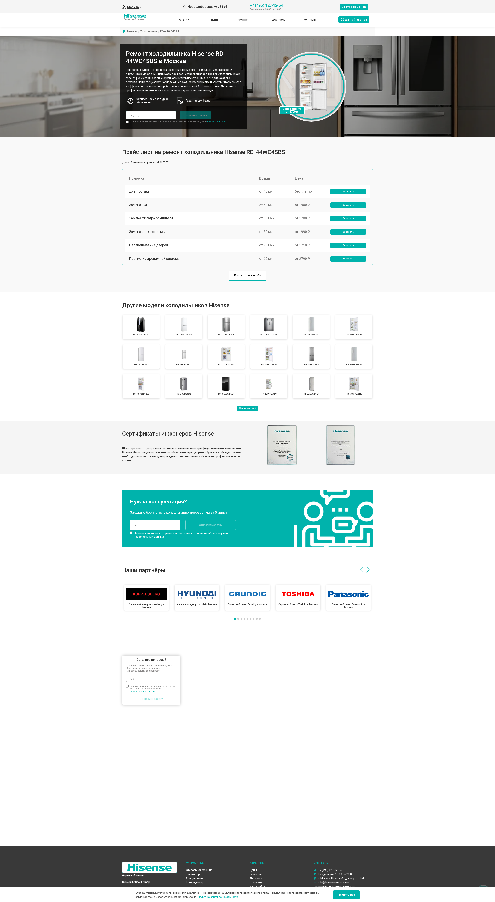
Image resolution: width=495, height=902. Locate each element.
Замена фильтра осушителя (151, 218)
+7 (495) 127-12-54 (266, 5)
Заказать (348, 191)
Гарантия (242, 19)
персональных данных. (220, 122)
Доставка (278, 19)
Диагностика (139, 191)
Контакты (310, 19)
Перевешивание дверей (148, 245)
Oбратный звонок (354, 19)
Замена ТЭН (139, 205)
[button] (361, 569)
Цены (214, 19)
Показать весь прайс (247, 275)
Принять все (346, 894)
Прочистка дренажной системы (154, 259)
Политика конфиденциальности (218, 896)
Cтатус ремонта (354, 6)
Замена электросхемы (147, 232)
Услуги (182, 19)
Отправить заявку (195, 115)
